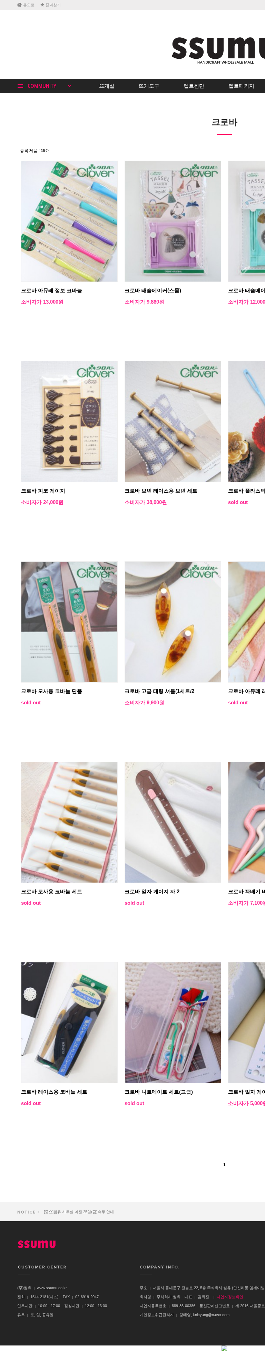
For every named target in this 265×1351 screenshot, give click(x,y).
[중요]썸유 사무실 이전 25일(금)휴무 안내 (78, 1210)
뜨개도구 (149, 86)
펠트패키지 (241, 86)
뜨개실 (107, 86)
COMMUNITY (42, 86)
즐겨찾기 (53, 5)
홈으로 (29, 5)
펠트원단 (194, 86)
